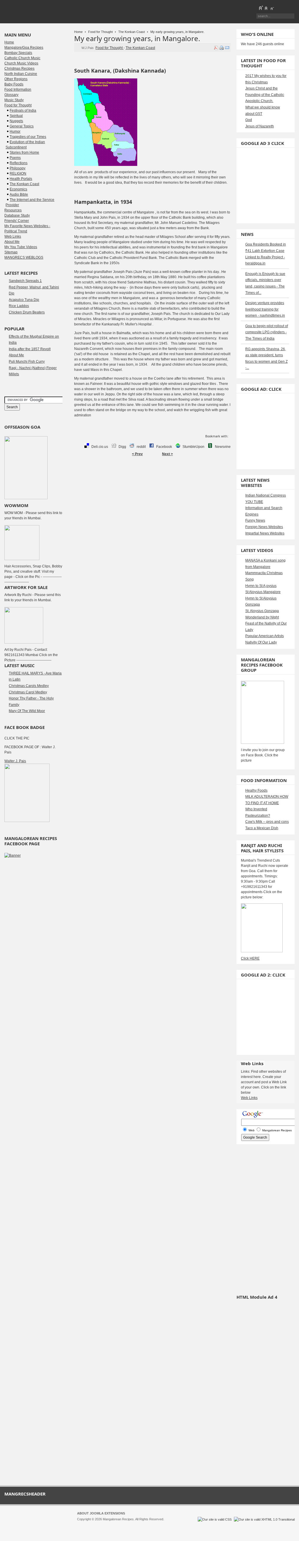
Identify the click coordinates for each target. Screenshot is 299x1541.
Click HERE (250, 958)
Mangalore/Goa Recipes (23, 47)
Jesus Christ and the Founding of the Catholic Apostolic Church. (264, 94)
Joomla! (82, 1524)
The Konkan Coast (131, 32)
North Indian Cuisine (20, 74)
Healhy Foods (256, 790)
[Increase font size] (260, 8)
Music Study (14, 100)
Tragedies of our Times (28, 137)
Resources (13, 210)
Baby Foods (13, 84)
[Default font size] (266, 8)
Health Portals (21, 179)
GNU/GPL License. (154, 1524)
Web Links (12, 236)
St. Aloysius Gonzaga (262, 611)
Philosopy (17, 168)
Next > (167, 454)
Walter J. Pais (15, 761)
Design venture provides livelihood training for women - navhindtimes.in (265, 309)
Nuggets (16, 121)
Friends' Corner (16, 221)
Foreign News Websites (264, 527)
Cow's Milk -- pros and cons (267, 822)
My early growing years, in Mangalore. (137, 38)
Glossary (11, 95)
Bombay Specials (18, 53)
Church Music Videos (21, 63)
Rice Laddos (19, 306)
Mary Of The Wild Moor (27, 711)
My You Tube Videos (20, 247)
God (248, 120)
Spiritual (16, 116)
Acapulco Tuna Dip (24, 300)
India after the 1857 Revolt (30, 349)
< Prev (137, 454)
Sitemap (11, 252)
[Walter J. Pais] (27, 821)
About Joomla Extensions (101, 1513)
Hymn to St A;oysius (261, 586)
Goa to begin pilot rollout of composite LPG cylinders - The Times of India (266, 332)
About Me (12, 242)
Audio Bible (19, 194)
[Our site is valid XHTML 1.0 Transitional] (264, 1519)
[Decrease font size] (272, 8)
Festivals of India (23, 110)
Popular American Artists (264, 636)
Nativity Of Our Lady (261, 642)
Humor (15, 131)
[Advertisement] (152, 477)
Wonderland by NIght (262, 617)
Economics (18, 189)
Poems (15, 158)
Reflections (18, 163)
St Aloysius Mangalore (263, 592)
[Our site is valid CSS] (215, 1519)
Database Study (17, 215)
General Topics (22, 126)
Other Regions (15, 79)
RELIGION (18, 173)
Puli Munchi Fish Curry (27, 362)
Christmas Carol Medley (28, 692)
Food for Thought (100, 32)
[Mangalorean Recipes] (36, 11)
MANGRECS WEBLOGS (23, 257)
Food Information (17, 89)
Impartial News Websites (264, 533)
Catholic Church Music (22, 58)
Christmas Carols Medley (29, 686)
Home (78, 32)
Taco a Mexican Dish (261, 828)
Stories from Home (24, 152)
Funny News (255, 520)
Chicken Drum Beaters (27, 312)
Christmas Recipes (19, 68)
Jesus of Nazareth (259, 126)
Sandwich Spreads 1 (25, 281)
